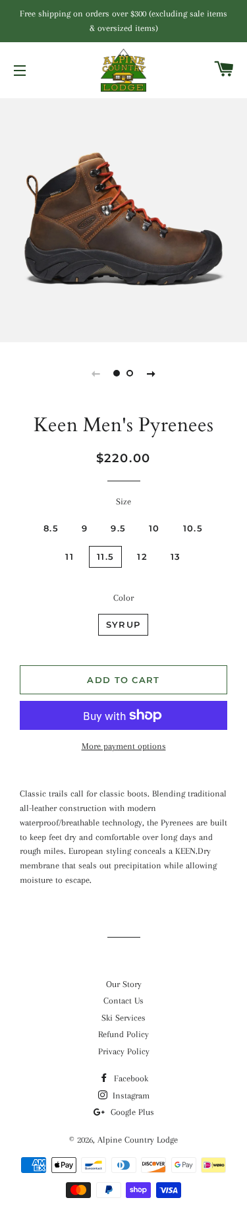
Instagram (130, 1095)
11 (69, 556)
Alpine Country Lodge (137, 1140)
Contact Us (123, 1001)
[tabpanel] (123, 218)
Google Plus (131, 1112)
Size (123, 501)
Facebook (129, 1078)
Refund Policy (123, 1034)
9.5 (118, 528)
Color (123, 598)
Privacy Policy (124, 1051)
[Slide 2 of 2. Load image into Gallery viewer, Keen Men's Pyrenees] (130, 373)
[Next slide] (151, 373)
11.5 (105, 556)
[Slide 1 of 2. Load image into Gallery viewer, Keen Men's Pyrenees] (117, 373)
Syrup (123, 624)
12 (142, 556)
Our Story (124, 984)
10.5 (193, 528)
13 (176, 556)
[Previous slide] (96, 373)
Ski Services (123, 1018)
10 (154, 528)
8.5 (51, 528)
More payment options (124, 746)
